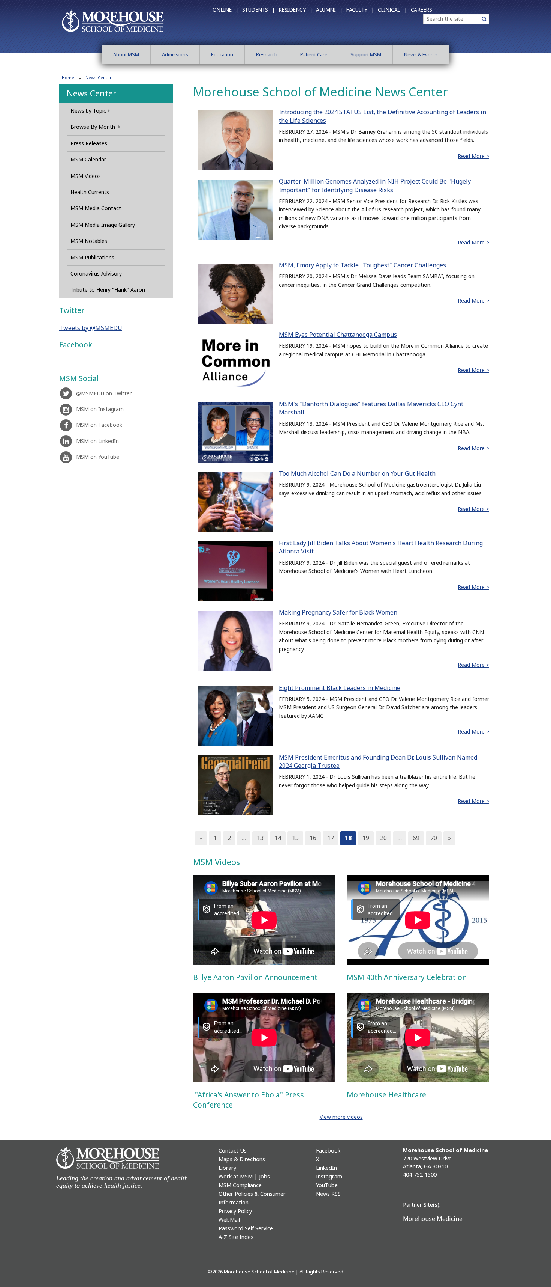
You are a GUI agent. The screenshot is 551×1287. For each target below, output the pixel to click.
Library (227, 1167)
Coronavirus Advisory (96, 273)
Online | (225, 9)
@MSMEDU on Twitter (104, 393)
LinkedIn (326, 1167)
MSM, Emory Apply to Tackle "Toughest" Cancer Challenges (362, 265)
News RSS (328, 1193)
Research (266, 54)
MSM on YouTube (97, 456)
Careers (421, 9)
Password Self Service (246, 1228)
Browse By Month (93, 126)
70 (433, 838)
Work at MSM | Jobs (244, 1176)
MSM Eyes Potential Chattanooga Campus (338, 334)
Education (222, 54)
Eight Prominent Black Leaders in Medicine (339, 688)
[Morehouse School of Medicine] (113, 20)
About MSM (126, 54)
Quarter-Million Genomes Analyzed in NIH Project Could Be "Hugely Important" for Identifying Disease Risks (375, 185)
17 (330, 838)
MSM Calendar (88, 159)
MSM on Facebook (99, 424)
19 (365, 838)
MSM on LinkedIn (97, 441)
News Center (91, 93)
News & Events (421, 54)
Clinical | (392, 9)
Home (68, 77)
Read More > (473, 156)
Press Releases (88, 143)
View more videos (341, 1116)
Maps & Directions (242, 1159)
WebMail (229, 1219)
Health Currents (89, 192)
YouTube (327, 1185)
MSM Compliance (240, 1185)
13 (260, 838)
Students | (258, 9)
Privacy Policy (235, 1211)
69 (416, 838)
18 (348, 838)
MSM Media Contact (95, 208)
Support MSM (365, 54)
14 (277, 838)
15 (295, 838)
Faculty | (360, 9)
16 (313, 838)
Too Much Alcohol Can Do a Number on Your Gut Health (357, 473)
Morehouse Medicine (433, 1219)
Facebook (328, 1150)
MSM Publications (92, 257)
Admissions (175, 54)
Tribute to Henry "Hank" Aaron (107, 289)
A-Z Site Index (236, 1236)
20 (383, 838)
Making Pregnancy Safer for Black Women (338, 612)
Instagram (329, 1176)
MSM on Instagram (100, 409)
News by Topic (88, 110)
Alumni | (329, 9)
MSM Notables (88, 240)
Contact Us (233, 1150)
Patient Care (314, 54)
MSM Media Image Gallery (102, 224)
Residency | (295, 9)
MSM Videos (85, 175)
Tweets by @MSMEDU (90, 328)
